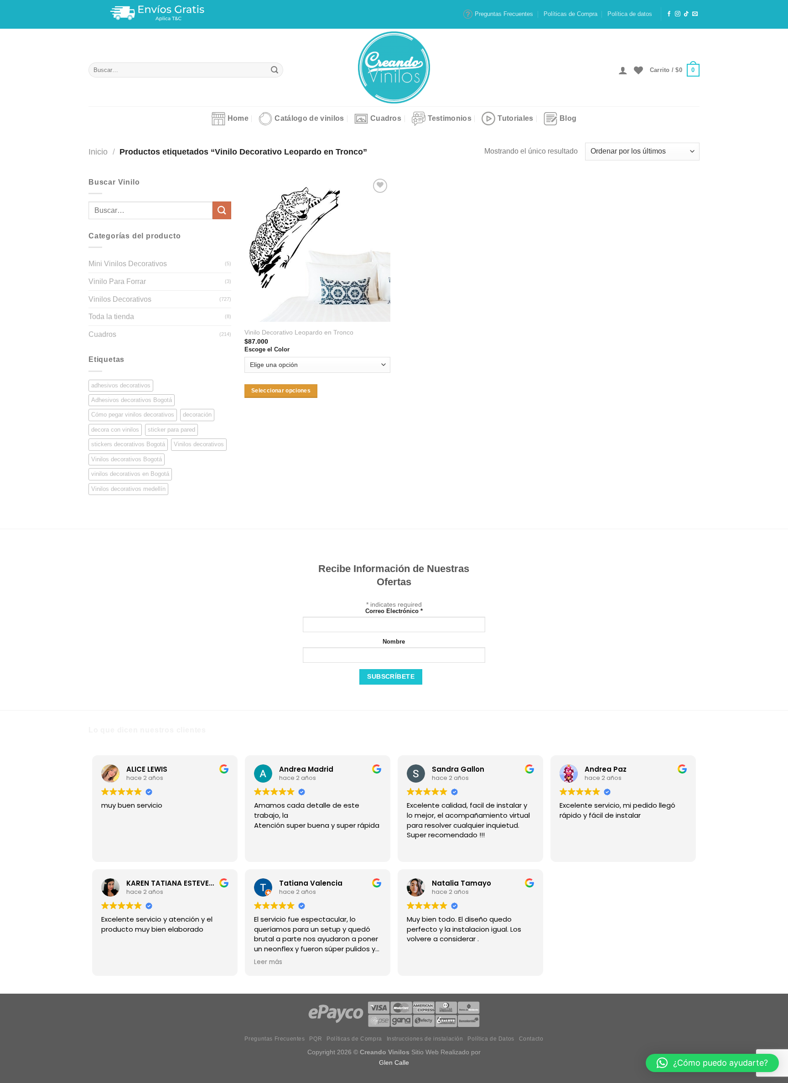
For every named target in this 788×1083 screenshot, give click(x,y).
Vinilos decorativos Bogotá (126, 459)
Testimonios (450, 118)
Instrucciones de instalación (425, 1039)
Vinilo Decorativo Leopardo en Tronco (298, 332)
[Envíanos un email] (695, 14)
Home (238, 118)
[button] (712, 1063)
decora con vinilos (115, 429)
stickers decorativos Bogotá (128, 444)
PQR (315, 1039)
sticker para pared (171, 429)
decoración (197, 414)
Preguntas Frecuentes (504, 13)
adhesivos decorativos (120, 385)
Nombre (394, 642)
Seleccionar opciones (281, 390)
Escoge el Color (267, 349)
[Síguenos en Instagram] (677, 14)
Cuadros (385, 118)
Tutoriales (515, 118)
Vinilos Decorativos (119, 299)
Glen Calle (394, 1062)
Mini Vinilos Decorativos (127, 264)
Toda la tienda (111, 316)
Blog (568, 118)
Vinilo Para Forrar (117, 281)
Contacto (531, 1039)
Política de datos (629, 13)
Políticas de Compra (570, 13)
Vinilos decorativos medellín (128, 488)
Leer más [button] (268, 962)
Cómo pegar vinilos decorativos (132, 414)
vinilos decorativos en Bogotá (130, 473)
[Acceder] (622, 70)
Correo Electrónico (394, 611)
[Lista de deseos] (638, 70)
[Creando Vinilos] (394, 67)
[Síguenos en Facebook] (669, 14)
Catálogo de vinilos (309, 118)
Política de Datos (490, 1039)
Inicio (98, 151)
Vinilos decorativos (199, 444)
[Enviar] (274, 70)
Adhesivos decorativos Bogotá (131, 400)
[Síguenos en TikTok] (686, 14)
